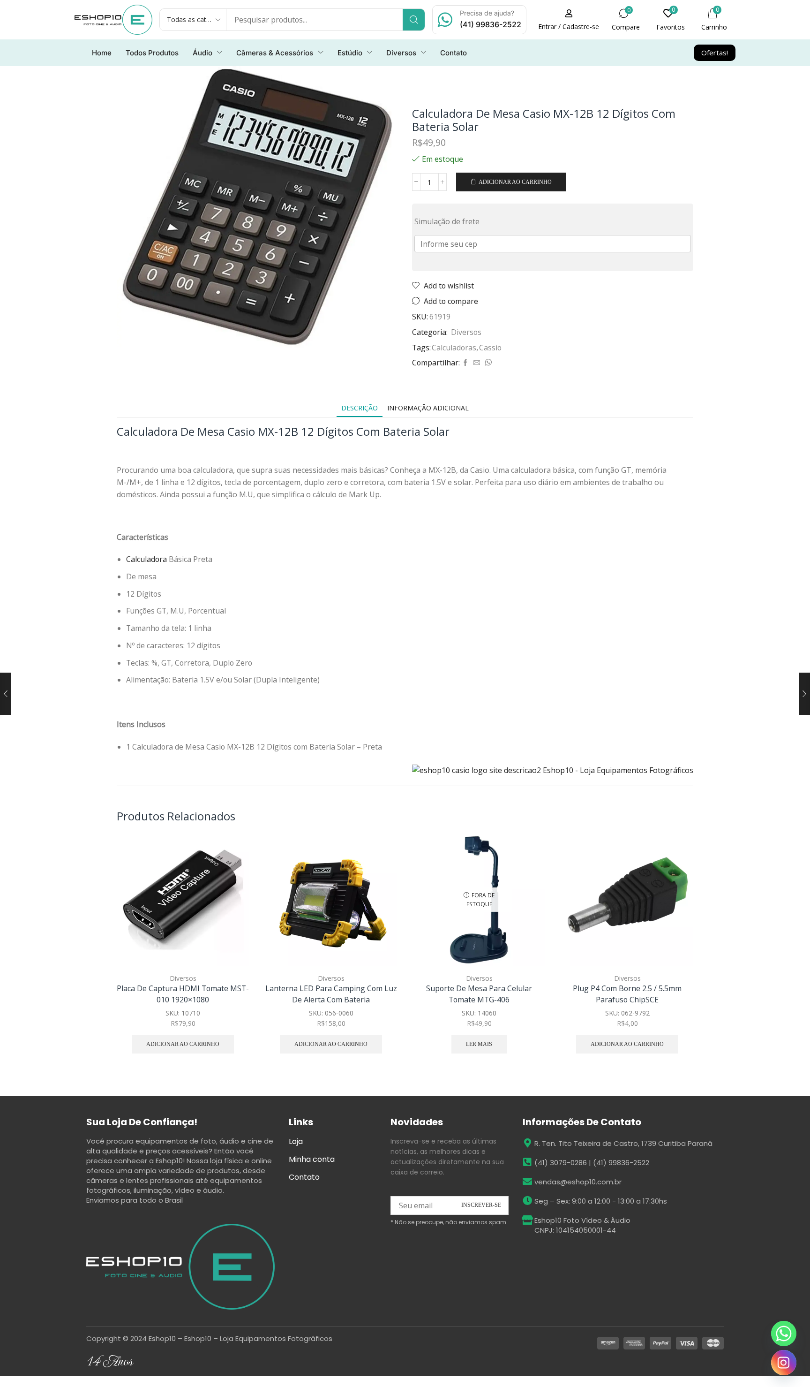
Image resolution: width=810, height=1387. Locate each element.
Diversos (466, 332)
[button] (568, 19)
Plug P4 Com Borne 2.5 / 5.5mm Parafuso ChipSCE (627, 994)
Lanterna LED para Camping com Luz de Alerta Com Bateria (331, 994)
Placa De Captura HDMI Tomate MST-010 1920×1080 (183, 994)
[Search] (414, 19)
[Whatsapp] (783, 1333)
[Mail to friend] (476, 362)
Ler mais (479, 1044)
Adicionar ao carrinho (515, 182)
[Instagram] (783, 1362)
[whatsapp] (487, 362)
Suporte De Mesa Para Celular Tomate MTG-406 (479, 994)
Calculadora (147, 559)
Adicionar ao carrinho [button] (231, 903)
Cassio (490, 347)
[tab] (359, 408)
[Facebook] (465, 362)
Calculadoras (454, 347)
